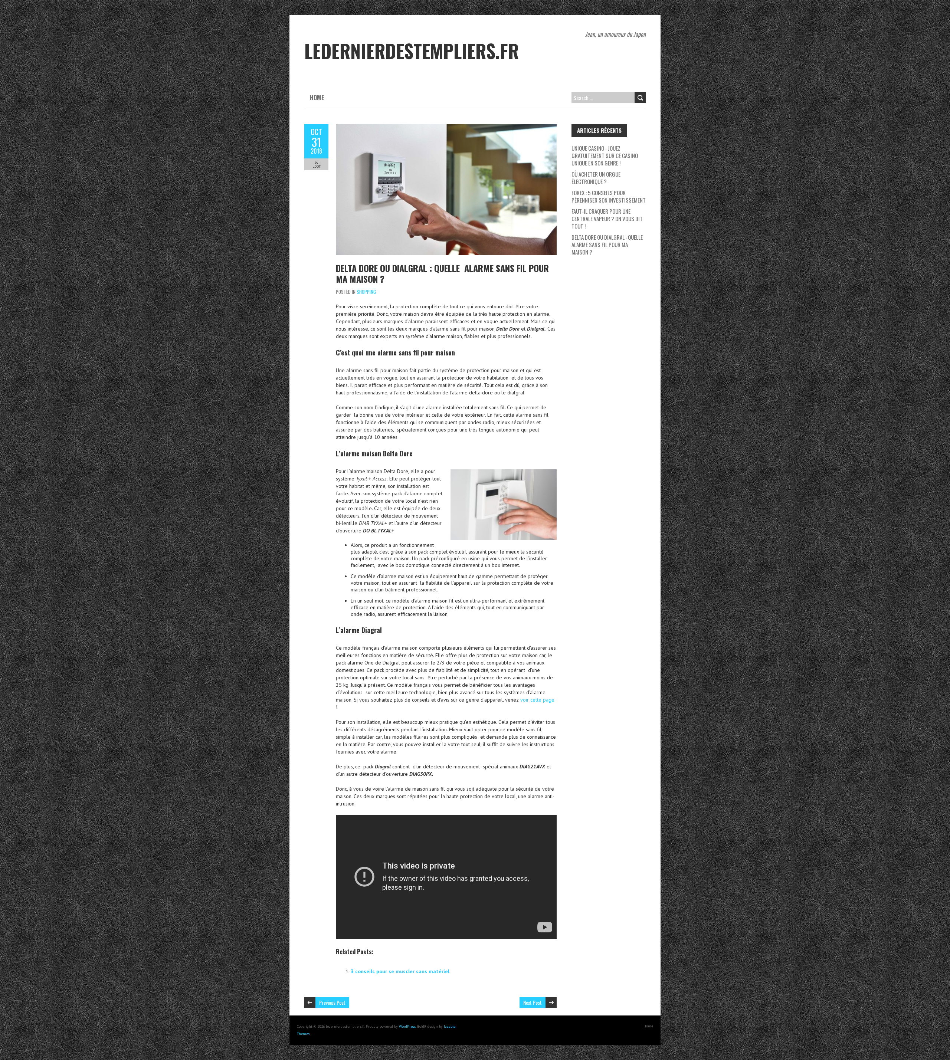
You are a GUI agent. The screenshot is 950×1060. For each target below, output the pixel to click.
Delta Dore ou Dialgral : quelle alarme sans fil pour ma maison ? (442, 273)
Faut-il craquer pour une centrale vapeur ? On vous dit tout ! (607, 218)
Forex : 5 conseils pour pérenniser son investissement (608, 196)
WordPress (407, 1026)
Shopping (366, 291)
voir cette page (537, 699)
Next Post (532, 1002)
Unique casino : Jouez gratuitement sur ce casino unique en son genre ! (604, 155)
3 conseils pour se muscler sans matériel (400, 971)
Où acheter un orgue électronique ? (595, 178)
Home (317, 97)
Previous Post (332, 1002)
